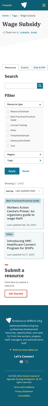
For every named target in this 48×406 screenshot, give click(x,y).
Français (7, 5)
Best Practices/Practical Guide (22, 118)
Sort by (9, 191)
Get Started (16, 293)
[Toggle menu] (38, 5)
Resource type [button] (15, 104)
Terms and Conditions (24, 387)
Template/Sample (19, 135)
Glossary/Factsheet (20, 140)
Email (34, 32)
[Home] (24, 5)
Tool (12, 145)
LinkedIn (24, 32)
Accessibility (24, 395)
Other (13, 130)
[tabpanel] (24, 124)
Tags (14, 15)
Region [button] (11, 154)
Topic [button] (10, 160)
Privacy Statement (24, 391)
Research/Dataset (19, 111)
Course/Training (18, 125)
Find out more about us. (25, 349)
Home (5, 15)
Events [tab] (24, 67)
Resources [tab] (10, 67)
